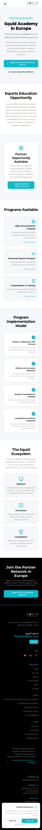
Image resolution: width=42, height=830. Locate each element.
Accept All (29, 821)
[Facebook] (36, 655)
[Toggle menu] (5, 3)
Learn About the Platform (22, 72)
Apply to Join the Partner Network (22, 185)
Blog (36, 685)
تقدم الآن (34, 642)
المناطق (35, 677)
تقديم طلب (34, 726)
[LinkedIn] (30, 655)
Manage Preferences (21, 825)
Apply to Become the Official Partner (22, 63)
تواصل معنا (34, 730)
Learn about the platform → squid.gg (23, 761)
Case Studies (33, 681)
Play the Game (32, 707)
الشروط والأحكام (33, 738)
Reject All (12, 821)
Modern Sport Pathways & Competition (22, 699)
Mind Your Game (31, 711)
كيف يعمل (34, 673)
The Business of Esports (28, 703)
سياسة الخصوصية (32, 734)
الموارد (36, 689)
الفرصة (36, 669)
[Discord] (25, 655)
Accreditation (32, 715)
